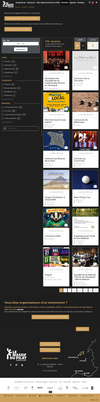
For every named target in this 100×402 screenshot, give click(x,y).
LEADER (92, 388)
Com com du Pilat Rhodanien (25, 388)
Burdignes (9, 92)
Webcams (61, 396)
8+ (74, 290)
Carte (34, 396)
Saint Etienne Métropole (60, 388)
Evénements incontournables (18, 29)
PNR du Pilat (67, 388)
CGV (60, 382)
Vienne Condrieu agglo (75, 388)
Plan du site (53, 382)
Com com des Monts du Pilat (8, 388)
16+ (80, 290)
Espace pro (94, 400)
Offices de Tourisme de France (32, 388)
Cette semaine (11, 118)
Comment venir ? (51, 350)
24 (85, 290)
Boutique (22, 396)
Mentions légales (41, 382)
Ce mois (9, 111)
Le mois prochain (13, 107)
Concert (9, 61)
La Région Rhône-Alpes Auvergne (50, 388)
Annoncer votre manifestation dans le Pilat (50, 317)
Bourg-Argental (12, 88)
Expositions (10, 72)
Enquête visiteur (87, 396)
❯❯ (96, 290)
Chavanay (9, 95)
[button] (21, 2)
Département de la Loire (39, 388)
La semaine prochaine (14, 114)
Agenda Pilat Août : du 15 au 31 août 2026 (22, 18)
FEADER (85, 388)
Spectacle (10, 65)
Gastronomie (11, 69)
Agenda (10, 396)
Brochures (73, 396)
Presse (84, 382)
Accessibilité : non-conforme (24, 382)
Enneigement (47, 396)
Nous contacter (51, 344)
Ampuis (8, 84)
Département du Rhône (16, 388)
